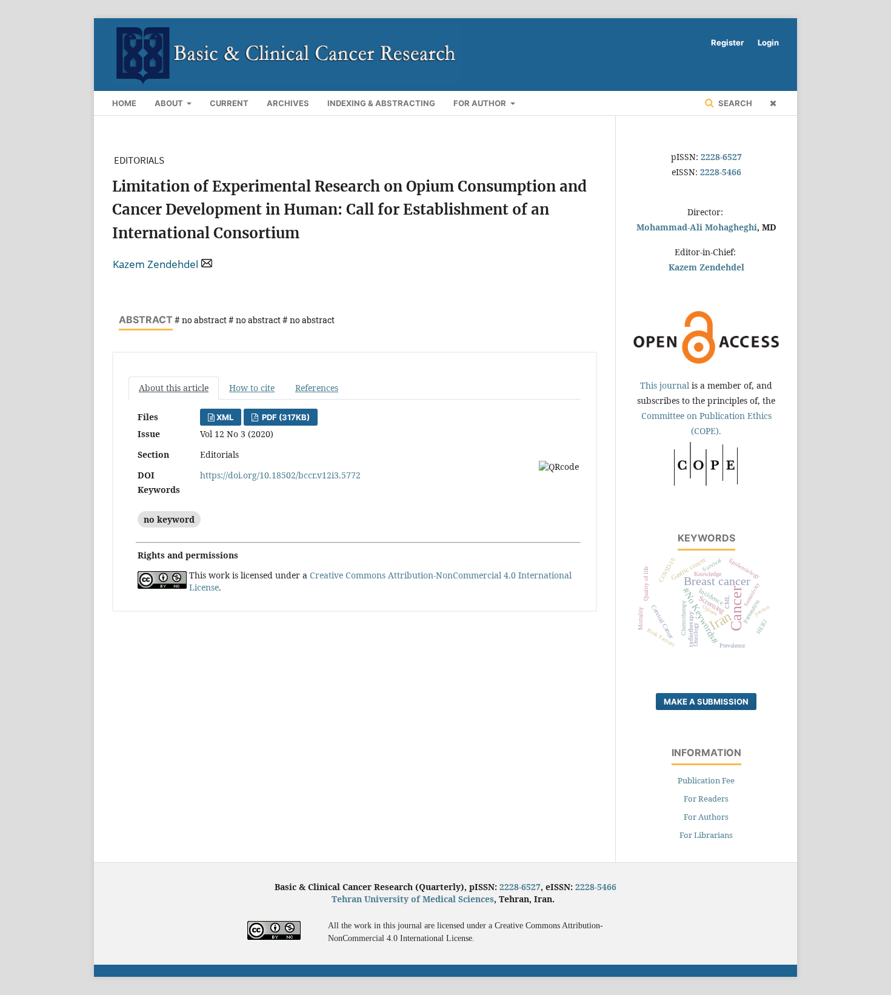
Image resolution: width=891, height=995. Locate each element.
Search (734, 103)
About (170, 103)
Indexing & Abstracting (381, 103)
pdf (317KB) (285, 417)
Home (124, 103)
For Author (480, 103)
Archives (288, 103)
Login (768, 42)
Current (229, 103)
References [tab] (316, 388)
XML (224, 417)
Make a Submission (706, 701)
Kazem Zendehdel (155, 264)
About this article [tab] (174, 388)
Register (727, 42)
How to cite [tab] (252, 388)
